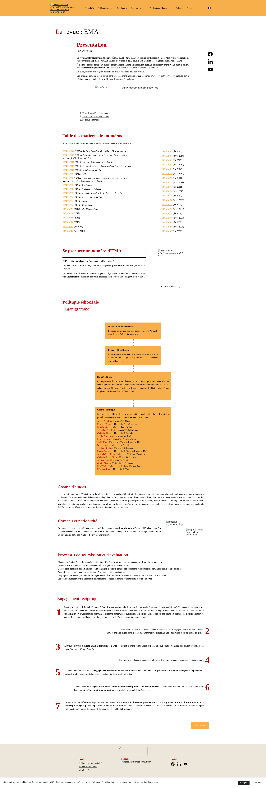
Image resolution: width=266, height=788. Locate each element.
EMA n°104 (68, 151)
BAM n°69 (167, 222)
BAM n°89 (68, 218)
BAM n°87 (68, 226)
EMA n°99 (68, 174)
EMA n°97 (68, 185)
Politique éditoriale (90, 120)
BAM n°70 (167, 218)
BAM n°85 (167, 151)
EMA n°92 (68, 205)
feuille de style (145, 579)
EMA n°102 (68, 162)
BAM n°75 (167, 196)
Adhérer (179, 8)
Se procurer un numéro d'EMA (95, 116)
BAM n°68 (167, 227)
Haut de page (200, 725)
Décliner (257, 783)
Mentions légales (86, 770)
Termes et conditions (88, 766)
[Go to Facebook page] (210, 55)
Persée (154, 76)
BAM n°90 (68, 213)
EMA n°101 (68, 166)
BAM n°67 (167, 231)
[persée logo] (104, 95)
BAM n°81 (167, 169)
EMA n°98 (68, 178)
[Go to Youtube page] (210, 69)
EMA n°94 (68, 197)
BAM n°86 (68, 231)
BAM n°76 (167, 191)
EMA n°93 (68, 201)
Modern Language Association (120, 79)
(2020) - (77, 189)
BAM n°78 (167, 182)
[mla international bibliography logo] (146, 95)
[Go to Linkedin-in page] (210, 63)
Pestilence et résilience (91, 189)
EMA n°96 (68, 189)
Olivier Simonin (120, 277)
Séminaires (122, 8)
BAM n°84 (167, 156)
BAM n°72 (167, 209)
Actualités (89, 8)
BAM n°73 (167, 204)
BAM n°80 (167, 173)
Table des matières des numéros (96, 113)
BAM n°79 (167, 178)
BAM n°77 (167, 187)
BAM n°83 (167, 160)
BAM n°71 (167, 213)
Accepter (243, 783)
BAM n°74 (167, 200)
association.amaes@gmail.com (137, 762)
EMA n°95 (68, 193)
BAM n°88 (68, 222)
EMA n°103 (68, 155)
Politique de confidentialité (90, 763)
